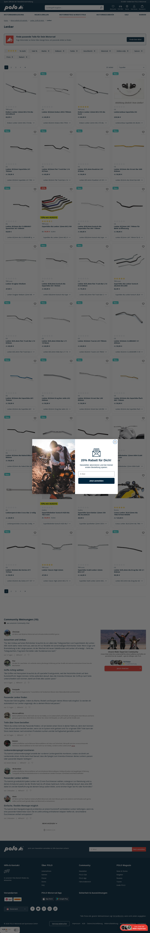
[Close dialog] (115, 442)
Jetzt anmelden (96, 481)
